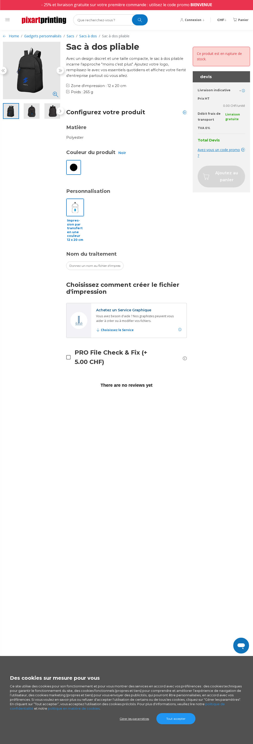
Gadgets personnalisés (43, 36)
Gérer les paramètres (134, 719)
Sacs (70, 36)
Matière (76, 127)
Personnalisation (88, 191)
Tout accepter (176, 719)
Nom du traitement (91, 254)
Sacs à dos (88, 36)
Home (14, 36)
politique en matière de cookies (74, 708)
